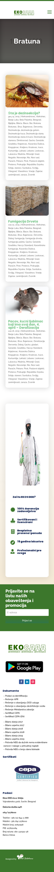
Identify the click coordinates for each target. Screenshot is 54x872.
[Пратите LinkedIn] (27, 681)
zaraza (24, 175)
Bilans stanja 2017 (14, 722)
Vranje (32, 171)
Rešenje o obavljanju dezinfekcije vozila (25, 706)
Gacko (32, 140)
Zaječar (39, 171)
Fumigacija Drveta (23, 221)
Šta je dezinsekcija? (24, 113)
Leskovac (39, 151)
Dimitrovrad (22, 140)
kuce (40, 147)
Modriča (21, 154)
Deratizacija (39, 341)
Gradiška (12, 144)
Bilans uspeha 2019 (14, 739)
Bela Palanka (26, 120)
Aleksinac (40, 116)
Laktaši (22, 151)
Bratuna (37, 123)
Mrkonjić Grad (32, 154)
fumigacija (19, 238)
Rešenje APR (11, 699)
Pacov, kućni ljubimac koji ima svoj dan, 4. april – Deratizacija (25, 324)
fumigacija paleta (16, 242)
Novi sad (35, 157)
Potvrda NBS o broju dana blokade (22, 749)
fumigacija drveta (33, 238)
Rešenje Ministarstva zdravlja (19, 709)
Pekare (19, 161)
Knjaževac (22, 144)
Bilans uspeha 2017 (14, 725)
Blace (25, 123)
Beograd (37, 120)
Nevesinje (21, 157)
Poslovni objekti (36, 161)
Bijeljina (11, 123)
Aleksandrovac (28, 116)
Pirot (26, 161)
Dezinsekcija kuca (16, 133)
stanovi (18, 168)
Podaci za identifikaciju (16, 696)
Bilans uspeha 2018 (14, 732)
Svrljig (35, 168)
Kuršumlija (13, 151)
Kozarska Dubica (36, 144)
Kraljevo (24, 147)
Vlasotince (23, 171)
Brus (20, 127)
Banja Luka (13, 120)
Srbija (11, 168)
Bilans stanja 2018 (14, 728)
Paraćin (11, 161)
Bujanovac (28, 127)
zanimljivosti (14, 175)
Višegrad (12, 171)
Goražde (40, 140)
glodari (34, 344)
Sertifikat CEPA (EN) (14, 716)
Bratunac (12, 127)
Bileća (19, 123)
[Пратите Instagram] (33, 681)
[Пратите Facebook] (21, 681)
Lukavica (12, 154)
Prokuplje (21, 164)
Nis (28, 157)
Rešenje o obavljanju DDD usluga (22, 702)
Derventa (38, 127)
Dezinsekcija (14, 130)
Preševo (12, 164)
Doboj (11, 238)
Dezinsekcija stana (34, 133)
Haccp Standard (25, 245)
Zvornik (31, 175)
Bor (30, 123)
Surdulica (26, 168)
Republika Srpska (35, 164)
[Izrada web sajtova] (30, 859)
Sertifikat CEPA (12, 713)
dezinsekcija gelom (30, 130)
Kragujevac (13, 147)
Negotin (12, 157)
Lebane (30, 151)
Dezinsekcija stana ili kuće (20, 137)
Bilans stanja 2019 (14, 735)
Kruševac (33, 147)
